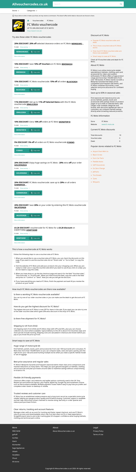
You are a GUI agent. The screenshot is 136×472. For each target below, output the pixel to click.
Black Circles (97, 155)
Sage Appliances (18, 448)
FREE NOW (16, 431)
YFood (14, 458)
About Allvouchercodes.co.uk (64, 431)
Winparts (96, 182)
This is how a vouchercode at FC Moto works (107, 47)
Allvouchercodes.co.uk (30, 4)
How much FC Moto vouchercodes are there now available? (107, 52)
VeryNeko (16, 455)
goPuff (14, 434)
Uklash (14, 451)
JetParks (96, 172)
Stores (15, 10)
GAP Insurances (99, 165)
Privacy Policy (98, 431)
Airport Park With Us (100, 151)
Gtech (14, 441)
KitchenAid (16, 445)
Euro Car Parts (98, 158)
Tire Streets (97, 175)
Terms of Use (98, 434)
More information (19, 56)
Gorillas (15, 438)
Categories (31, 10)
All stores (15, 462)
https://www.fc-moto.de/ (34, 31)
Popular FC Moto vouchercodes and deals (106, 41)
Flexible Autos (98, 161)
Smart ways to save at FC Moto (104, 56)
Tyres (95, 178)
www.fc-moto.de (108, 124)
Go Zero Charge (99, 168)
